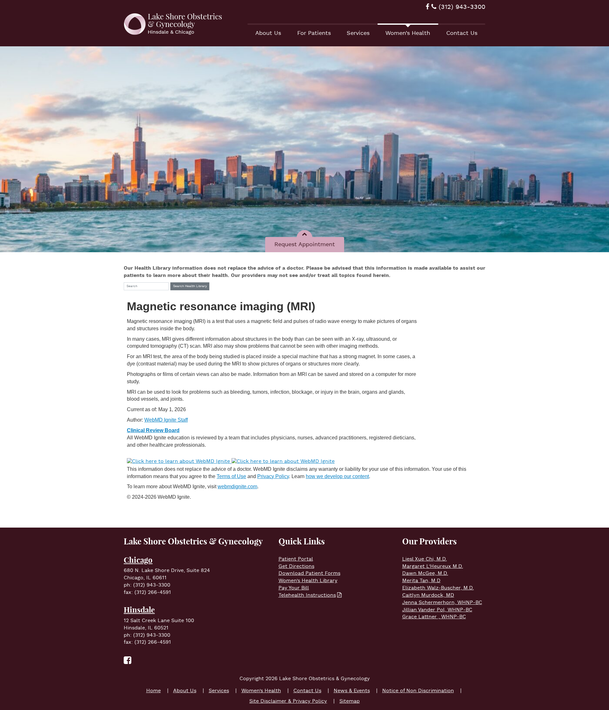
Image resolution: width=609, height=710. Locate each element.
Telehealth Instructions (307, 595)
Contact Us (461, 33)
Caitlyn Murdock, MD (428, 595)
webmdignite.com (237, 486)
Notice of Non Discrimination (418, 690)
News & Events (352, 690)
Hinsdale (139, 610)
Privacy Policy (273, 476)
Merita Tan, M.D (421, 580)
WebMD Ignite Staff (166, 420)
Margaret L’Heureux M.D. (432, 566)
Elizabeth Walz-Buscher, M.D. (438, 588)
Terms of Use (231, 476)
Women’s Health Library (307, 580)
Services (358, 33)
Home (153, 690)
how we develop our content (337, 476)
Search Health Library (190, 286)
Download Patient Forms (309, 573)
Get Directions (296, 566)
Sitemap (349, 701)
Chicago (138, 560)
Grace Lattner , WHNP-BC (434, 617)
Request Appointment (304, 244)
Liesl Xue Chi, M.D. (424, 559)
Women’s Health (407, 33)
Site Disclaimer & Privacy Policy (288, 701)
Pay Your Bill (293, 588)
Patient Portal (295, 559)
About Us (268, 33)
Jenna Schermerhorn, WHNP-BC (442, 602)
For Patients (314, 33)
